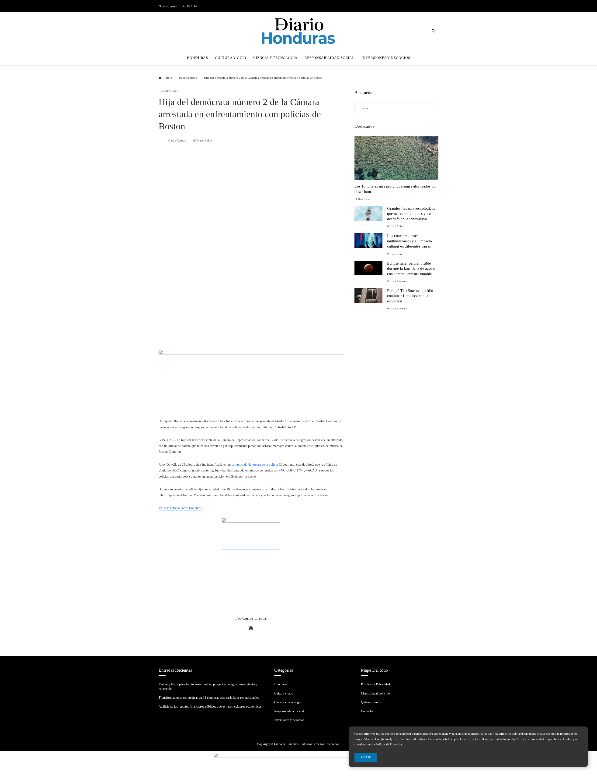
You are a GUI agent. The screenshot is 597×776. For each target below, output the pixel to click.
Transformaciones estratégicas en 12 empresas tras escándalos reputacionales (209, 697)
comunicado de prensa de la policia (255, 464)
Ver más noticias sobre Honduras (180, 508)
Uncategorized (169, 91)
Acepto (365, 757)
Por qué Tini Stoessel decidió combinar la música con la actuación (410, 296)
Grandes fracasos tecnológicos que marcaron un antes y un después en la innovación (411, 213)
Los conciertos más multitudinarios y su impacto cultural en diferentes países (409, 241)
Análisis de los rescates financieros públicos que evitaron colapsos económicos (210, 706)
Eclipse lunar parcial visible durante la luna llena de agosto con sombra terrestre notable (411, 268)
